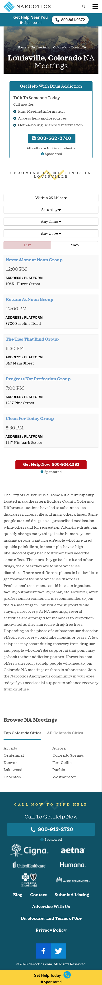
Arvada (10, 748)
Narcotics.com (40, 964)
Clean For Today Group (30, 418)
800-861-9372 (73, 19)
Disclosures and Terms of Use (51, 918)
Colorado (60, 47)
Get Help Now (51, 464)
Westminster (64, 777)
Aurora (59, 748)
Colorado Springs (68, 755)
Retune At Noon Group (29, 299)
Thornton (12, 777)
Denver (10, 762)
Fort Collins (63, 762)
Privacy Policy (51, 930)
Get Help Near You (30, 17)
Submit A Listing (72, 895)
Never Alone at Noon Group (34, 260)
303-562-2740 (53, 138)
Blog (17, 895)
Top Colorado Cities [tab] (22, 733)
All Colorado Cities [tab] (65, 733)
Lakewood (13, 769)
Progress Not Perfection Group (38, 379)
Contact (38, 895)
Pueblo (58, 769)
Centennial (14, 755)
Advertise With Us (51, 906)
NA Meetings (40, 47)
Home (22, 47)
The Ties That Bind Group (32, 339)
